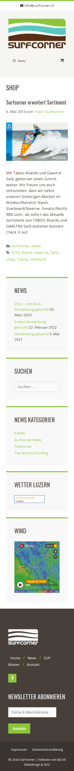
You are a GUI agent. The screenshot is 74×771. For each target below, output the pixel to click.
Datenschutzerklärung (47, 749)
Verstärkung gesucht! (31, 333)
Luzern (19, 501)
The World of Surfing (31, 453)
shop (10, 259)
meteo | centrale (25, 497)
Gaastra (41, 252)
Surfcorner (27, 759)
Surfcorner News (26, 245)
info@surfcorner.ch (39, 5)
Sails (54, 252)
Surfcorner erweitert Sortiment (36, 102)
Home (15, 658)
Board (26, 252)
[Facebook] (12, 678)
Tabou (23, 259)
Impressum (19, 749)
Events (19, 433)
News (32, 658)
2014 (15, 252)
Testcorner (23, 446)
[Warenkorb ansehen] (61, 60)
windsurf (38, 259)
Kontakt (33, 664)
